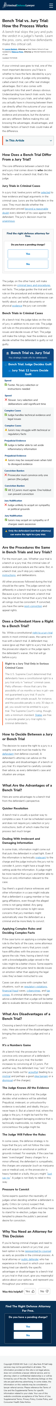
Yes (28, 254)
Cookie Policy (42, 1399)
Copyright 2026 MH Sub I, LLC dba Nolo (24, 1364)
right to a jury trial (42, 632)
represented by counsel (38, 1251)
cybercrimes (33, 990)
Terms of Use (44, 1396)
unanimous (8, 221)
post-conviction (33, 606)
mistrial (6, 1076)
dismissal (7, 1080)
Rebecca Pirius (17, 52)
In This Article (15, 140)
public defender (30, 1259)
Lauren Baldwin (11, 49)
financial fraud (10, 990)
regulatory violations (35, 986)
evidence (17, 305)
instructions (9, 575)
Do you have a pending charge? (28, 245)
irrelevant (40, 857)
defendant (8, 754)
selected (45, 192)
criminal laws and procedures (33, 285)
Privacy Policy (29, 1399)
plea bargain (41, 1076)
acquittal (33, 1072)
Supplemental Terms (13, 1399)
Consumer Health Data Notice (17, 1402)
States (38, 715)
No (28, 264)
